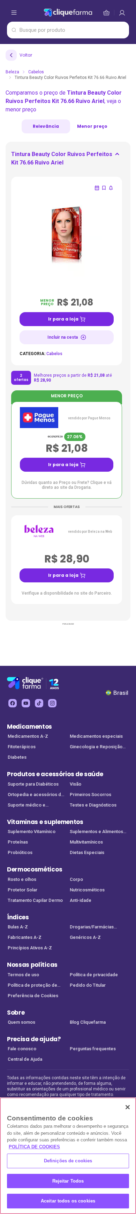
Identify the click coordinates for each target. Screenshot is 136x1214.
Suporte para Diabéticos (33, 784)
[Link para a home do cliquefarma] (68, 13)
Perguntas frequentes (93, 1048)
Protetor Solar (22, 889)
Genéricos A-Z (85, 937)
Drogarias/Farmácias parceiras (92, 927)
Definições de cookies (68, 1160)
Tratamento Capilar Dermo (35, 900)
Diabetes (17, 757)
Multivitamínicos (86, 842)
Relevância (46, 126)
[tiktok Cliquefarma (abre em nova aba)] (39, 703)
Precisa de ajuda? (34, 1039)
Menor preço (92, 126)
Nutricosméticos (87, 889)
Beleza (12, 71)
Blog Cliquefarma (88, 1022)
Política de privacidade (94, 974)
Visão (75, 784)
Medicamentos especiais (96, 736)
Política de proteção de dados (32, 986)
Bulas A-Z (18, 926)
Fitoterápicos (22, 746)
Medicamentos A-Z (28, 736)
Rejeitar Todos (68, 1181)
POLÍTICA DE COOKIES (34, 1146)
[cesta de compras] (122, 12)
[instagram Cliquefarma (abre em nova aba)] (52, 703)
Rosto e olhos (22, 879)
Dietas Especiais (87, 852)
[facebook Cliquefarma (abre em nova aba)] (12, 703)
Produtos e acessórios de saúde (55, 774)
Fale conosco (22, 1048)
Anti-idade (80, 900)
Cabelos (36, 71)
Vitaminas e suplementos (45, 822)
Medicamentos (29, 726)
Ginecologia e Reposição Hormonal (96, 747)
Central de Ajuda (25, 1059)
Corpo (76, 879)
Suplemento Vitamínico (31, 831)
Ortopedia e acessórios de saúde (36, 795)
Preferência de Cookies (33, 995)
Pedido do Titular (88, 985)
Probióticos (20, 852)
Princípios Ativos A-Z (30, 947)
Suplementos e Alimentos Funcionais (96, 832)
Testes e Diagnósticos (93, 805)
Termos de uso (23, 974)
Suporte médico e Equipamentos (26, 805)
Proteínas (18, 842)
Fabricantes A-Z (24, 937)
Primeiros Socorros (90, 794)
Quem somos (21, 1022)
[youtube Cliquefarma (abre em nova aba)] (25, 703)
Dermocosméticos (34, 869)
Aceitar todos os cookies (68, 1201)
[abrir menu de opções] (14, 13)
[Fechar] (127, 1107)
